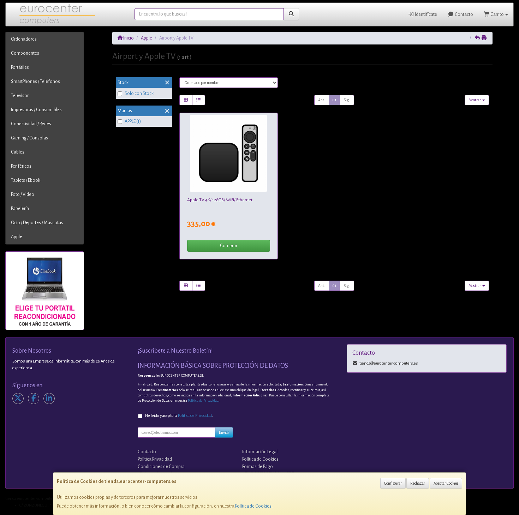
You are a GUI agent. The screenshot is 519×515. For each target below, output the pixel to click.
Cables (17, 152)
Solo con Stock (139, 93)
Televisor (20, 95)
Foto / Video (22, 194)
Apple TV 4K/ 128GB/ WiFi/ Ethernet (219, 199)
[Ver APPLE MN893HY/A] (228, 153)
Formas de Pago (257, 466)
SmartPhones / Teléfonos (35, 81)
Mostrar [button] (475, 100)
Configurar (393, 483)
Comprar (228, 245)
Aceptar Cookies (446, 483)
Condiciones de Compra (161, 466)
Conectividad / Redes (31, 123)
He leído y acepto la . (179, 415)
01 (334, 100)
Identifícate (425, 14)
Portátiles (20, 67)
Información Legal (260, 451)
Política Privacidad (155, 459)
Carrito (497, 14)
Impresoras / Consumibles (36, 109)
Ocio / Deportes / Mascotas (37, 222)
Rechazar (417, 483)
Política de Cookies (253, 506)
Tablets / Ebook (25, 180)
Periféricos (21, 166)
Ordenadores (24, 39)
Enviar (224, 432)
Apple (16, 236)
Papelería (20, 208)
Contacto (463, 14)
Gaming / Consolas (29, 138)
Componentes (25, 53)
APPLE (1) (133, 121)
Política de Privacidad (203, 400)
